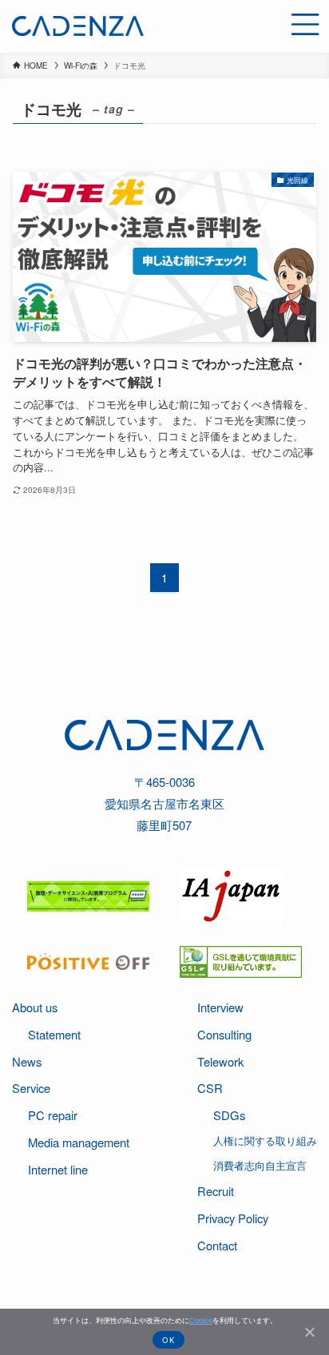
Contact (217, 1245)
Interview (220, 1007)
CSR (210, 1087)
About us (34, 1007)
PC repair (52, 1115)
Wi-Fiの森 (80, 65)
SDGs (229, 1115)
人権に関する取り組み (265, 1140)
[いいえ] (309, 1332)
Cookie (200, 1320)
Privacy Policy (232, 1218)
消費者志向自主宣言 (260, 1165)
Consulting (224, 1034)
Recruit (215, 1190)
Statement (54, 1034)
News (27, 1061)
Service (31, 1087)
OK (168, 1340)
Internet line (58, 1169)
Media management (78, 1142)
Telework (220, 1061)
